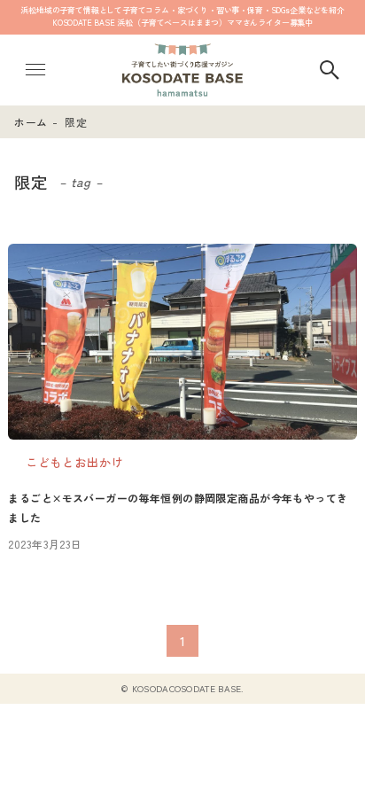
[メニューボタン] (35, 70)
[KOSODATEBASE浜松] (182, 70)
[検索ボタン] (329, 70)
